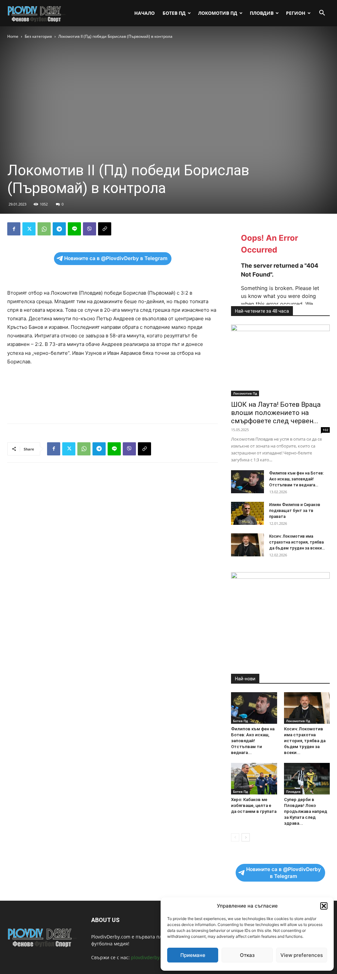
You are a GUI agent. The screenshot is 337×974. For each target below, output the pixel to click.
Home (12, 36)
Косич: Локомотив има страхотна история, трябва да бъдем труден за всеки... (297, 542)
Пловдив (261, 13)
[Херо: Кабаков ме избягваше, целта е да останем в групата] (254, 778)
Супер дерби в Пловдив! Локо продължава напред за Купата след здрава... (305, 811)
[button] (324, 906)
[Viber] (89, 228)
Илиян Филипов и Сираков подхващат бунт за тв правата (294, 510)
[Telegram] (59, 228)
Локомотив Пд (217, 13)
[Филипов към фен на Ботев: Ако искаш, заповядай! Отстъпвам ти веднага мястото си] (247, 481)
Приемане (192, 955)
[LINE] (74, 228)
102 (325, 429)
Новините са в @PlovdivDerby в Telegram (116, 258)
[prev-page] (235, 837)
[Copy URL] (104, 228)
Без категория (38, 36)
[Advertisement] (113, 401)
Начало (144, 13)
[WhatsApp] (44, 228)
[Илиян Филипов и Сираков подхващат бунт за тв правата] (247, 513)
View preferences (301, 955)
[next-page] (246, 837)
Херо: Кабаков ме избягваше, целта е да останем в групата (253, 805)
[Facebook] (13, 228)
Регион (295, 13)
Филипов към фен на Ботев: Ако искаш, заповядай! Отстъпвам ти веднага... (296, 479)
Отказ (247, 955)
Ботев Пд (174, 13)
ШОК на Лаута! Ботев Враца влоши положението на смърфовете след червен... (276, 413)
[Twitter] (29, 228)
